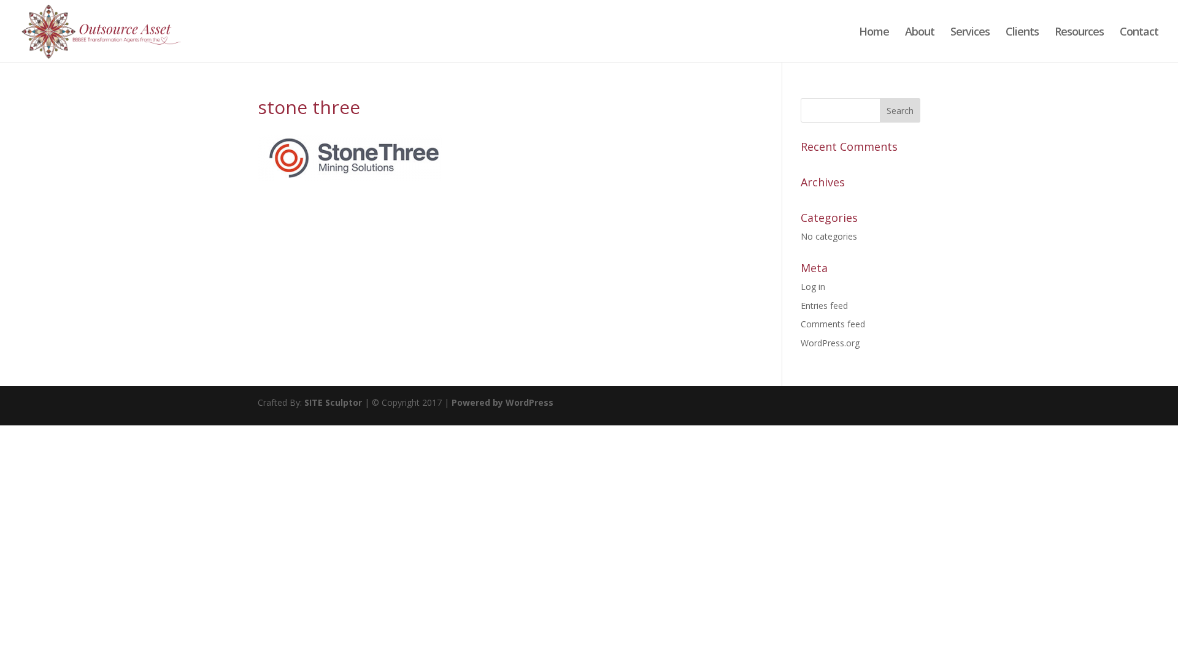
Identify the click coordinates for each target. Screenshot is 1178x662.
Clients (1022, 33)
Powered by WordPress (502, 402)
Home (874, 33)
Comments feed (833, 324)
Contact (1139, 33)
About (919, 33)
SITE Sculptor (333, 402)
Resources (1079, 33)
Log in (813, 286)
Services (970, 33)
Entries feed (824, 305)
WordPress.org (830, 343)
